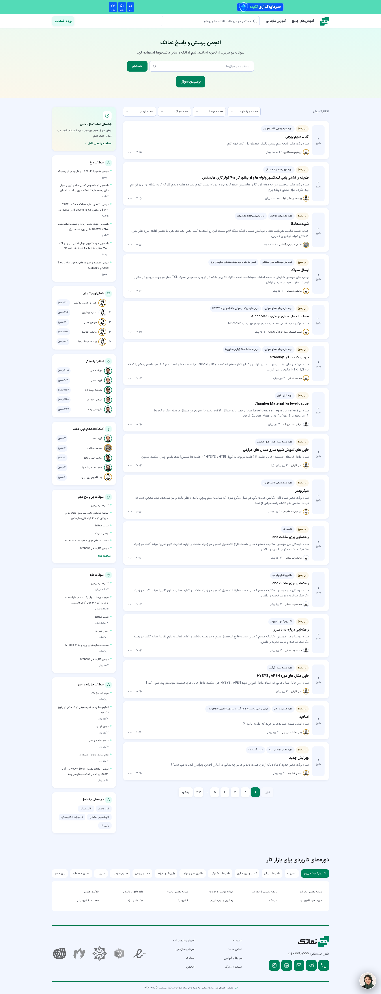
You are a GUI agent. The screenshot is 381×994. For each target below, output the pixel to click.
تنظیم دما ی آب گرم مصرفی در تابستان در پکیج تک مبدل (83, 709)
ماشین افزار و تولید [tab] (192, 874)
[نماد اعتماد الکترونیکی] (139, 953)
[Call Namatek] (323, 965)
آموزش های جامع (183, 940)
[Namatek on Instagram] (274, 965)
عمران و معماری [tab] (81, 874)
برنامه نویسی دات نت (221, 892)
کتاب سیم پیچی (99, 505)
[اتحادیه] (119, 953)
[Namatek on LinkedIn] (286, 965)
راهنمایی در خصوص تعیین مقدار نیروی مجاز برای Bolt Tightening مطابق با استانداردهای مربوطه (84, 188)
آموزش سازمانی (276, 21)
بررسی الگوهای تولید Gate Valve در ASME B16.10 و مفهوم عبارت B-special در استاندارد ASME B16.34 (84, 208)
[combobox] (244, 112)
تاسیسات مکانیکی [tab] (220, 874)
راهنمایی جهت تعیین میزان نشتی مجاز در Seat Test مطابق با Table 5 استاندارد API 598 (83, 246)
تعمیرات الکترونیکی (72, 817)
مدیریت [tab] (101, 874)
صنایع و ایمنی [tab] (120, 874)
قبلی (267, 792)
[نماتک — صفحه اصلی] (324, 21)
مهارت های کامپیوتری (311, 901)
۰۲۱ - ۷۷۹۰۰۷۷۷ (298, 953)
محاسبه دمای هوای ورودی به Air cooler (86, 541)
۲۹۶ (198, 792)
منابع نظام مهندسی (98, 741)
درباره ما (237, 940)
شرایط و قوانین (233, 958)
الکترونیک (86, 809)
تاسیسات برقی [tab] (272, 874)
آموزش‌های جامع (303, 21)
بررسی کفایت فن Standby (94, 548)
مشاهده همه (104, 556)
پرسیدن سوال (191, 81)
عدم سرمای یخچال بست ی (94, 755)
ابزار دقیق (104, 809)
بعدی (185, 792)
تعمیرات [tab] (291, 874)
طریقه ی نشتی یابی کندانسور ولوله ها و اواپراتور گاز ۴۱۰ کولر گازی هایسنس (86, 515)
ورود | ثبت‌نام (63, 21)
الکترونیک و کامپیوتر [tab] (315, 874)
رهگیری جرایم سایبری (222, 901)
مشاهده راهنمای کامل (100, 144)
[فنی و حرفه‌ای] (59, 953)
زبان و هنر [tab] (60, 874)
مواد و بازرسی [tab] (142, 874)
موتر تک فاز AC (100, 693)
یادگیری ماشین (91, 892)
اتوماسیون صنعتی (99, 817)
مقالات (190, 958)
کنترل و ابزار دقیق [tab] (247, 874)
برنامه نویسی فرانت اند (264, 892)
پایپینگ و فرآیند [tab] (166, 874)
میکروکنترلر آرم (135, 901)
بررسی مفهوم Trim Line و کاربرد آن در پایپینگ (83, 171)
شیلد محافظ (101, 526)
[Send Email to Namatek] (299, 965)
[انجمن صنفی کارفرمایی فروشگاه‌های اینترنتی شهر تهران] (99, 953)
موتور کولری (102, 727)
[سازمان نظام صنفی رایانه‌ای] (79, 953)
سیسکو (273, 901)
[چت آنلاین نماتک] (368, 981)
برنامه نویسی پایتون (177, 892)
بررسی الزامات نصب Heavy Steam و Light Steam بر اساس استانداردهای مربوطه (85, 771)
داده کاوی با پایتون (133, 892)
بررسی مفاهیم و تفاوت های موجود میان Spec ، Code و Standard (82, 265)
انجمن (190, 966)
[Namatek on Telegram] (311, 965)
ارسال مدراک (101, 533)
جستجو (137, 66)
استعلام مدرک (233, 966)
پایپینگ (105, 825)
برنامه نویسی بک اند (311, 892)
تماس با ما (235, 949)
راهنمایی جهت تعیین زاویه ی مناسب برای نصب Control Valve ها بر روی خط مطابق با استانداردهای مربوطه (83, 227)
